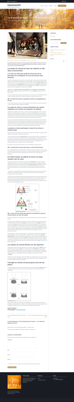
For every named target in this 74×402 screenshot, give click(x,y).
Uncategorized (28, 60)
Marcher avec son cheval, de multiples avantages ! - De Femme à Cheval (22, 327)
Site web (9, 359)
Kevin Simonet (21, 309)
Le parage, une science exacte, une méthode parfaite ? (57, 50)
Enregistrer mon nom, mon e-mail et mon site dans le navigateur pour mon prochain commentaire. (24, 363)
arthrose (12, 251)
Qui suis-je (46, 5)
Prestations (51, 5)
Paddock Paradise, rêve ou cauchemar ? (56, 52)
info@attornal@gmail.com (59, 379)
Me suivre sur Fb (62, 5)
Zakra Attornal (40, 400)
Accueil (42, 5)
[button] (53, 5)
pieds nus (45, 240)
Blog (55, 5)
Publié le (17, 60)
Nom (9, 350)
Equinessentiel (14, 5)
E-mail (9, 354)
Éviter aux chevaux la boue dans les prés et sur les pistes (57, 55)
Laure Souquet (11, 60)
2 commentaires (33, 60)
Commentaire (10, 339)
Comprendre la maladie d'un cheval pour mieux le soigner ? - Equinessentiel (22, 329)
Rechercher (52, 58)
